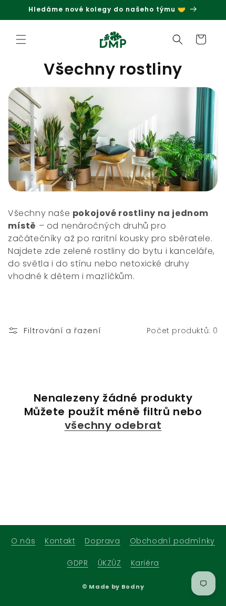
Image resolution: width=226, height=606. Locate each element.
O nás (23, 541)
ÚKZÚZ (109, 563)
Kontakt (60, 541)
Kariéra (145, 563)
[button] (21, 39)
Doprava (102, 541)
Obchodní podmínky (172, 541)
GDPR (77, 563)
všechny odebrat (113, 425)
